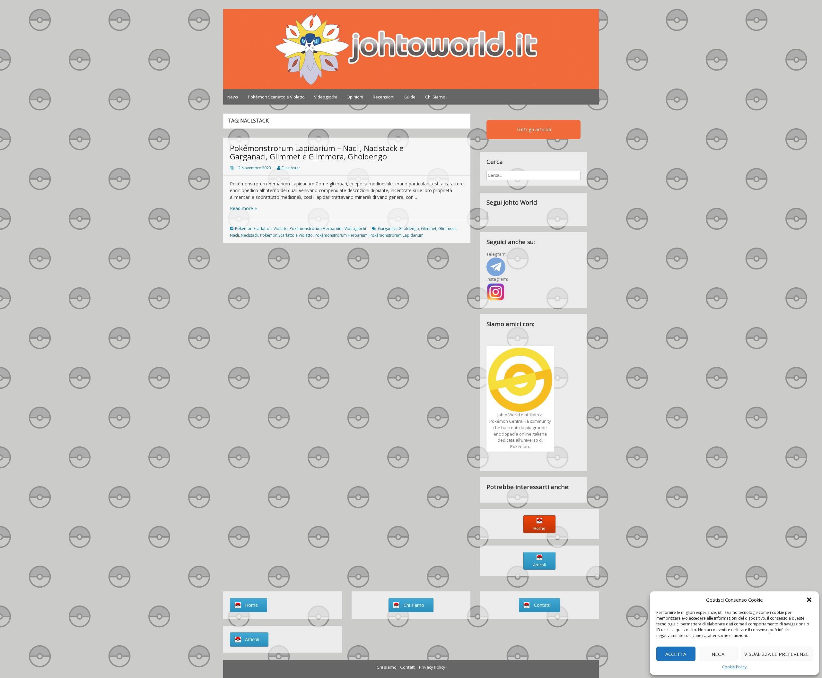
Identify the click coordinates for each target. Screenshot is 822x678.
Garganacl (387, 228)
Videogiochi (325, 97)
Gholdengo (408, 228)
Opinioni (354, 97)
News (232, 97)
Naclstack (249, 235)
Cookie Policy (734, 667)
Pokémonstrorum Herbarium (316, 228)
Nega (718, 654)
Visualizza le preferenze (776, 654)
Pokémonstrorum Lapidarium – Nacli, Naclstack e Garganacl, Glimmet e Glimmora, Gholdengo (317, 152)
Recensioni (383, 97)
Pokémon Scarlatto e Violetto (276, 97)
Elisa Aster (291, 168)
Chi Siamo (435, 97)
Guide (409, 97)
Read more (260, 208)
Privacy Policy (432, 667)
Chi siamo (387, 667)
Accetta (675, 654)
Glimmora (447, 228)
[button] (809, 600)
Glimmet (428, 228)
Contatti (407, 667)
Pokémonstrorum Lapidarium (397, 235)
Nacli (234, 235)
